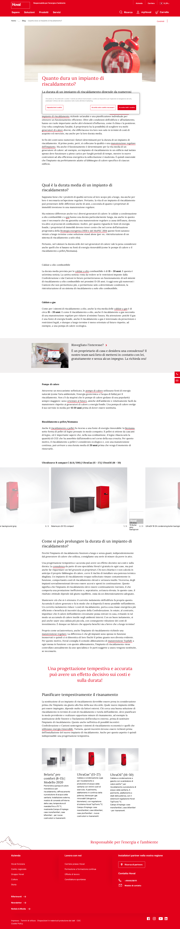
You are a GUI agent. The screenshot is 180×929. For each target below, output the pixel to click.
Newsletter (16, 902)
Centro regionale (18, 869)
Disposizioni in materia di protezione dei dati (56, 920)
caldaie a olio (82, 271)
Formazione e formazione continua (80, 869)
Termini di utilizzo (28, 920)
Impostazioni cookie (54, 107)
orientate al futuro (77, 401)
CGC (79, 920)
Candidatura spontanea (75, 879)
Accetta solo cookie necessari (103, 107)
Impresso (15, 920)
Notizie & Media (18, 909)
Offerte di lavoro (72, 874)
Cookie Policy (17, 923)
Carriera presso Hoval (75, 864)
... (19, 21)
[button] (131, 864)
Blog (24, 21)
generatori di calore (52, 130)
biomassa (130, 428)
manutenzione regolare (54, 634)
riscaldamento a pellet (62, 428)
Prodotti (43, 12)
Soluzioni (29, 12)
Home (13, 21)
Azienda (139, 3)
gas (67, 217)
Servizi (57, 12)
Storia (13, 884)
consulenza (59, 566)
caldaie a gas (120, 308)
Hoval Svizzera (18, 864)
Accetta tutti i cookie (127, 107)
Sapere (16, 12)
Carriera (151, 3)
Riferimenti (16, 896)
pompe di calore (94, 390)
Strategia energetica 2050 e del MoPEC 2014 (83, 230)
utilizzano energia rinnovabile (57, 729)
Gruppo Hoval (17, 874)
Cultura (14, 879)
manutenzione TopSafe (120, 640)
